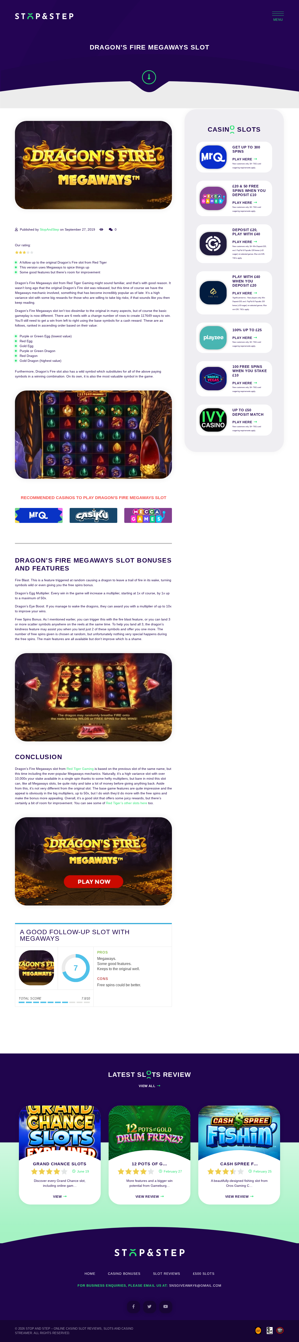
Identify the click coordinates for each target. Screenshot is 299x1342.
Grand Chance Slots (59, 1164)
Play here (242, 159)
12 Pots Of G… (149, 1164)
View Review (147, 1196)
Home (90, 1273)
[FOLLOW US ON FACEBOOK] (133, 1307)
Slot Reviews (166, 1273)
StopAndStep (49, 229)
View (57, 1196)
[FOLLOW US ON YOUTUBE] (165, 1307)
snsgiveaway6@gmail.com (195, 1285)
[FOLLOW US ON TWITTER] (149, 1307)
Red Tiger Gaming (80, 769)
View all (147, 1086)
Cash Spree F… (239, 1164)
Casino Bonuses (124, 1273)
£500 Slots (204, 1273)
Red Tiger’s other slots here (126, 803)
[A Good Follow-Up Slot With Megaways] (36, 968)
